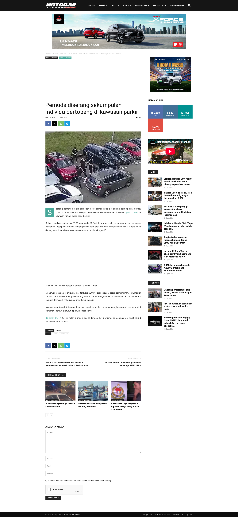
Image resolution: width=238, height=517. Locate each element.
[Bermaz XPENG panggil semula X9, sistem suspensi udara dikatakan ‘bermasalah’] (155, 210)
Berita (102, 5)
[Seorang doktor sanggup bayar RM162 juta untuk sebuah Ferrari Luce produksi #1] (155, 321)
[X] (54, 123)
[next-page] (51, 415)
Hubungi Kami (187, 514)
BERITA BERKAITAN (55, 375)
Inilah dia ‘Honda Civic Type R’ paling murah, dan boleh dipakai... (178, 226)
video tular (64, 334)
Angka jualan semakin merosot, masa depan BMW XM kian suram (175, 240)
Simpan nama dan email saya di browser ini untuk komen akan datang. (80, 480)
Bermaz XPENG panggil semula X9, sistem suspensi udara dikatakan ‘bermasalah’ (177, 210)
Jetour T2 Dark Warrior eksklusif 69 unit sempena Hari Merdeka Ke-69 (177, 254)
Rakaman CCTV (53, 318)
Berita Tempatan (65, 58)
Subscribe (155, 120)
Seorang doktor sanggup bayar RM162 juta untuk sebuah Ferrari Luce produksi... (177, 321)
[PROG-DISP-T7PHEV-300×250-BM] (170, 91)
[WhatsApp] (61, 123)
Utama (91, 5)
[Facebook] (48, 123)
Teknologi (158, 5)
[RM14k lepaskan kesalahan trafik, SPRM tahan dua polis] (155, 307)
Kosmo (58, 330)
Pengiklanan (147, 514)
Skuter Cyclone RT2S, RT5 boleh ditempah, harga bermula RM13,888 (178, 195)
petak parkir (132, 212)
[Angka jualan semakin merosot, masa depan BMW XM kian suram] (155, 241)
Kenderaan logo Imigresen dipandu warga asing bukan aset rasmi (125, 406)
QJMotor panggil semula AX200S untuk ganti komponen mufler (177, 268)
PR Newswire (177, 5)
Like (155, 106)
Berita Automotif (59, 54)
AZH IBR (53, 117)
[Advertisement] (93, 80)
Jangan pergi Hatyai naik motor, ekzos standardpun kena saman (178, 292)
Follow (170, 106)
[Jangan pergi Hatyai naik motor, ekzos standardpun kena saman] (155, 293)
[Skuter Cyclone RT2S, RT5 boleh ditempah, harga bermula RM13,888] (155, 196)
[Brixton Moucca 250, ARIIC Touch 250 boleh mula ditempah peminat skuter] (155, 182)
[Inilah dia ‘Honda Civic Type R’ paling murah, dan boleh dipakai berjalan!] (155, 227)
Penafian (175, 514)
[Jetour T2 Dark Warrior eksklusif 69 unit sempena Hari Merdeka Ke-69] (155, 255)
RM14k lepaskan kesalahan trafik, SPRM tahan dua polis (178, 306)
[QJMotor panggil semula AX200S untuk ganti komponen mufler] (155, 268)
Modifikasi (141, 5)
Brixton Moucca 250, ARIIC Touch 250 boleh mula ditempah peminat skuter (178, 182)
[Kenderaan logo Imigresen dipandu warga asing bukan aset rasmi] (126, 391)
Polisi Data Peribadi (162, 514)
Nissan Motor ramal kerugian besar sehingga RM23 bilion (123, 364)
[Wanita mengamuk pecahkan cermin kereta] (60, 391)
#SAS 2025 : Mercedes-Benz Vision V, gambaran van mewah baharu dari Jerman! (66, 364)
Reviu (126, 5)
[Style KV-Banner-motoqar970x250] (119, 48)
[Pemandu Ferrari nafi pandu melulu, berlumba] (93, 391)
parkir (55, 334)
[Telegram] (67, 123)
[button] (189, 5)
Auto (114, 5)
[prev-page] (47, 415)
